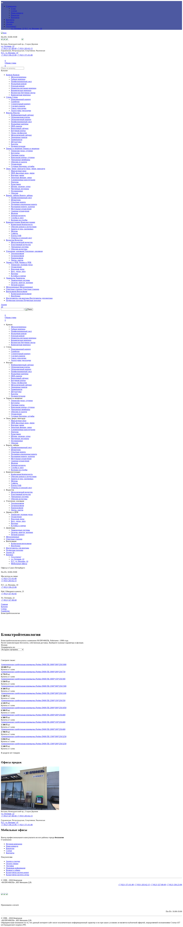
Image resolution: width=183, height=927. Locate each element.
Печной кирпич (17, 285)
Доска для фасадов (19, 133)
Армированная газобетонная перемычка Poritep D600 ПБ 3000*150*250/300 (33, 679)
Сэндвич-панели (18, 106)
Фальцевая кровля (18, 84)
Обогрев (14, 193)
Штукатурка (16, 142)
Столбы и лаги (17, 218)
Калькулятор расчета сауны (17, 875)
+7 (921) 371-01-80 (25, 55)
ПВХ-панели (16, 126)
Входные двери (17, 175)
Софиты (14, 233)
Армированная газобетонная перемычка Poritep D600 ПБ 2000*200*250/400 (33, 715)
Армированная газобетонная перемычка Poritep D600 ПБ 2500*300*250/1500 (33, 686)
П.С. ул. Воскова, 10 (33, 29)
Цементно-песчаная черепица (23, 88)
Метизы (14, 231)
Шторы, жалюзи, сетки (20, 186)
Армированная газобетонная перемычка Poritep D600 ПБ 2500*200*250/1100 (33, 693)
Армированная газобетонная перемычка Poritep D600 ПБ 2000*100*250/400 (33, 729)
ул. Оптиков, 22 (17, 29)
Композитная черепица (21, 95)
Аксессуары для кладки (21, 110)
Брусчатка (15, 153)
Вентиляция (11, 291)
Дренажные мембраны (20, 160)
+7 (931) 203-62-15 (25, 48)
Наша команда (17, 13)
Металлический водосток (22, 242)
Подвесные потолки (15, 300)
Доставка (10, 22)
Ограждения (16, 164)
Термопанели (16, 139)
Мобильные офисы (19, 564)
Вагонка (14, 274)
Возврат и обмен (13, 870)
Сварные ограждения (20, 211)
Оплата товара (12, 863)
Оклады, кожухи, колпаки (22, 282)
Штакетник (16, 200)
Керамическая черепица (21, 90)
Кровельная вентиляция (21, 294)
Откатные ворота (18, 202)
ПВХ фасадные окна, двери (22, 173)
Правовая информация (15, 868)
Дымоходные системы (20, 280)
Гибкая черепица (18, 79)
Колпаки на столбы (19, 220)
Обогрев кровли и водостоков (23, 227)
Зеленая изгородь (18, 215)
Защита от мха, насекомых (22, 229)
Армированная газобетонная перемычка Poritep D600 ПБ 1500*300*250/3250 (33, 736)
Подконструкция (18, 146)
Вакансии (15, 15)
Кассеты (14, 144)
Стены (9, 97)
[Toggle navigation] (2, 2)
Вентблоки (15, 296)
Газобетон (15, 102)
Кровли (9, 75)
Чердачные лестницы (20, 189)
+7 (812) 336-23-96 (9, 55)
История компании (14, 844)
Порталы (15, 182)
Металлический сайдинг (21, 135)
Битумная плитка (18, 131)
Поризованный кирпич (21, 99)
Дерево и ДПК (12, 262)
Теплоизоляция (17, 253)
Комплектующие (13, 222)
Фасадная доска (17, 269)
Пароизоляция (17, 258)
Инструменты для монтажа (18, 298)
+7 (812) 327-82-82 (9, 594)
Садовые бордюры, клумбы (22, 166)
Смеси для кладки (18, 108)
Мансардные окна (18, 171)
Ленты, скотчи (17, 260)
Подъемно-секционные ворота (24, 204)
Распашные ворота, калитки (23, 207)
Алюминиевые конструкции (23, 180)
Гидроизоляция (17, 256)
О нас (13, 8)
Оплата (9, 24)
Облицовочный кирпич (21, 119)
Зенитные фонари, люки (21, 177)
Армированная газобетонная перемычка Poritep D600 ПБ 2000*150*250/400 (33, 722)
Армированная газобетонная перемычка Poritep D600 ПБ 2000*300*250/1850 (33, 708)
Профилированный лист (21, 81)
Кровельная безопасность (22, 224)
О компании (11, 6)
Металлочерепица (18, 77)
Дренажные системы (20, 247)
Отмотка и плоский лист (21, 238)
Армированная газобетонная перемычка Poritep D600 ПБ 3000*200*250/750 (33, 672)
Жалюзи (14, 213)
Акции (10, 552)
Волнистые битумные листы (23, 93)
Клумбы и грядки (18, 276)
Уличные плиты (18, 155)
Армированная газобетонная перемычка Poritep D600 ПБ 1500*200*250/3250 (33, 744)
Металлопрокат (13, 287)
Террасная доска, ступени (22, 151)
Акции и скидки (13, 861)
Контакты (15, 17)
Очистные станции (14, 289)
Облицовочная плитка (20, 117)
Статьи (14, 11)
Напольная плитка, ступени (23, 157)
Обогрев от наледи (19, 162)
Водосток (10, 240)
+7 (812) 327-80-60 (9, 48)
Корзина (9, 555)
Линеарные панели (19, 137)
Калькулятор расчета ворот (17, 872)
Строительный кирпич (20, 104)
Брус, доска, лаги (18, 271)
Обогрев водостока (19, 249)
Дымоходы (11, 278)
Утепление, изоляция (15, 251)
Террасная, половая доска (22, 265)
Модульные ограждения (21, 209)
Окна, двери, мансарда (16, 169)
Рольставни (16, 184)
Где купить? (11, 26)
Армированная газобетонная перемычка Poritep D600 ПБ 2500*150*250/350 (33, 700)
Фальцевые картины (19, 124)
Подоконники (17, 191)
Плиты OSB (16, 236)
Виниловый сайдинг (20, 128)
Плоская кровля (17, 86)
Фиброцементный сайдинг (22, 115)
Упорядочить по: (8, 647)
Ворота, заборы (13, 195)
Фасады (9, 113)
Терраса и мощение (14, 148)
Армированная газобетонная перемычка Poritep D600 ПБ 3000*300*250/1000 (33, 664)
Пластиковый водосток (21, 244)
